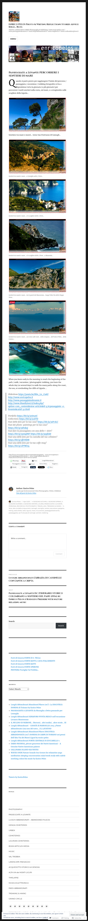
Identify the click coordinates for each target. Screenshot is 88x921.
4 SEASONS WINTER (30, 504)
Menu (13, 39)
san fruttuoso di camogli (27, 513)
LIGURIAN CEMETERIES (19, 841)
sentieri (38, 513)
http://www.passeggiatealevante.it (24, 400)
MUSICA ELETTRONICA (19, 883)
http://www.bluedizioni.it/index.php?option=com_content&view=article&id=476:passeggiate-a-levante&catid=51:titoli (36, 406)
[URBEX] (33, 906)
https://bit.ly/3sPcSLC (48, 422)
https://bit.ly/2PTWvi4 (19, 446)
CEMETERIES (14, 836)
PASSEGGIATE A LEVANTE (53, 504)
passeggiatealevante (52, 510)
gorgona (61, 508)
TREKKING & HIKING (54, 506)
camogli (34, 508)
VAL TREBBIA (14, 857)
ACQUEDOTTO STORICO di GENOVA (24, 867)
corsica (47, 508)
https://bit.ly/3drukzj (18, 428)
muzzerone (40, 510)
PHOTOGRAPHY (31, 506)
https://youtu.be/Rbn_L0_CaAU (33, 394)
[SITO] (42, 906)
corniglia (41, 508)
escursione (54, 508)
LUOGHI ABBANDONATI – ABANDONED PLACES (29, 820)
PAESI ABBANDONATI (18, 888)
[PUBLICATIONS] (28, 906)
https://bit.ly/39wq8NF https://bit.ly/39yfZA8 (29, 434)
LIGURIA (41, 504)
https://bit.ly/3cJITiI (28, 419)
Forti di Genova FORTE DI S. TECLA (25, 658)
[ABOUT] (10, 906)
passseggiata (13, 513)
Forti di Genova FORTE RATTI (23, 664)
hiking (11, 510)
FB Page (11, 792)
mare (33, 510)
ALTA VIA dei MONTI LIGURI (20, 872)
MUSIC (12, 851)
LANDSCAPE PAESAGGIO (19, 862)
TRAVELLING (41, 506)
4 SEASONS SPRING (54, 501)
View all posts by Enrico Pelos (26, 493)
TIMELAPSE (14, 878)
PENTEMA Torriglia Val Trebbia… (25, 670)
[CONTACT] (37, 906)
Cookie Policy (46, 917)
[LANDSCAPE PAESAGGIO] (24, 906)
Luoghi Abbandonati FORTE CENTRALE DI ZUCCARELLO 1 (35, 741)
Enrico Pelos (16, 501)
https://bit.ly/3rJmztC (27, 416)
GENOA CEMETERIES (18, 825)
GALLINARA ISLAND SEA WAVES (25, 750)
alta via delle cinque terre (22, 508)
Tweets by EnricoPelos (18, 777)
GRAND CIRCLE (15, 899)
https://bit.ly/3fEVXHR (18, 440)
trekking (45, 513)
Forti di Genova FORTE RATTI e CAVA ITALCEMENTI (33, 661)
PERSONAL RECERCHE (17, 506)
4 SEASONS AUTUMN (39, 501)
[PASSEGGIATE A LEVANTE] (15, 906)
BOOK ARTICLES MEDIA (19, 846)
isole (24, 510)
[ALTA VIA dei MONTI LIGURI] (47, 906)
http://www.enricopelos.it (20, 397)
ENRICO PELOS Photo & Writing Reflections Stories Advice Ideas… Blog (44, 25)
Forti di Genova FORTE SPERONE (25, 667)
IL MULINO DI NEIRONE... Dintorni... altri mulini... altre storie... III (38, 723)
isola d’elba (18, 510)
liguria (28, 510)
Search (12, 621)
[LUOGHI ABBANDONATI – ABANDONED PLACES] (19, 906)
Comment (59, 554)
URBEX (12, 830)
